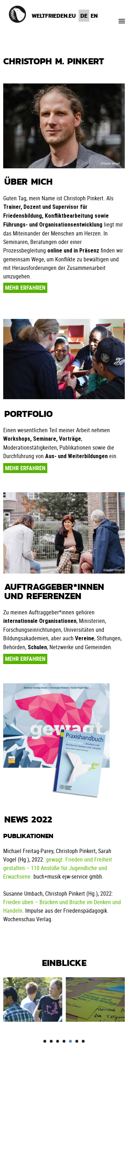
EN (94, 15)
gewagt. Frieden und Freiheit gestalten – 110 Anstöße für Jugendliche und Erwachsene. (57, 868)
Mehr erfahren (25, 287)
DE (83, 15)
